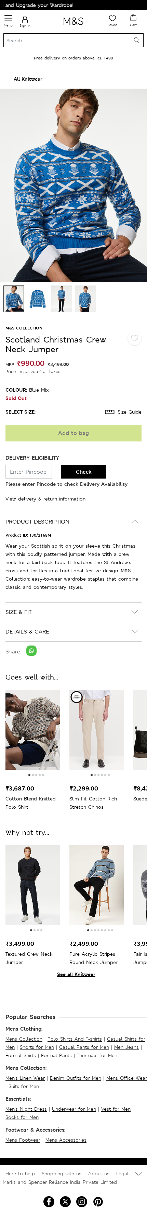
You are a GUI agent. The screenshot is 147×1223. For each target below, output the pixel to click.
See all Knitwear (76, 974)
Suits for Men (24, 1086)
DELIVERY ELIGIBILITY (32, 457)
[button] (29, 775)
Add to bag (73, 433)
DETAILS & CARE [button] (27, 631)
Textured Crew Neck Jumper (29, 958)
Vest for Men (116, 1109)
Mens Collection (23, 1039)
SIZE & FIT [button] (18, 612)
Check (84, 471)
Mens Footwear (22, 1140)
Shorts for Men (37, 1047)
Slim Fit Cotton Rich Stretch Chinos (93, 803)
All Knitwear (28, 79)
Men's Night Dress (26, 1109)
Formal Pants (56, 1055)
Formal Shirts (20, 1055)
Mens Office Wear (126, 1078)
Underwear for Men (74, 1109)
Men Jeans (126, 1047)
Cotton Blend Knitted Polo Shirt (30, 803)
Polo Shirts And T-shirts (75, 1039)
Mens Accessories (65, 1140)
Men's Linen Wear (25, 1078)
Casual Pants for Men (84, 1047)
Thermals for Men (97, 1055)
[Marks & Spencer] (73, 26)
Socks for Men (22, 1117)
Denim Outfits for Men (75, 1078)
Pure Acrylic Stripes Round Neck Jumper (93, 958)
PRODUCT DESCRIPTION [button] (37, 521)
